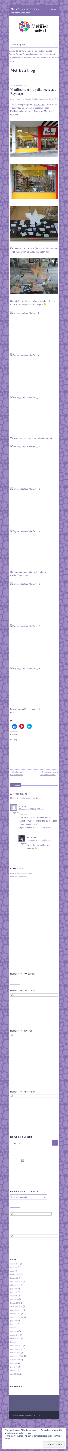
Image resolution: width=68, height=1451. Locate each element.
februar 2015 (15, 1303)
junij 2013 (13, 1366)
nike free (50, 57)
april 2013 (14, 1374)
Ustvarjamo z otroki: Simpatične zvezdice (49, 773)
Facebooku (39, 104)
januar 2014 (14, 1342)
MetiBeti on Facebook (22, 974)
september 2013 (16, 1356)
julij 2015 (13, 1288)
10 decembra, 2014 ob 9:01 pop (39, 840)
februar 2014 (15, 1338)
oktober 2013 (15, 1352)
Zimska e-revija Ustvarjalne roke (17, 773)
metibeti (31, 838)
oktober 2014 (15, 1313)
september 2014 (16, 1317)
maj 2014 (13, 1327)
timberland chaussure (10, 1449)
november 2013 (16, 1349)
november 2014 (16, 1310)
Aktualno (28, 99)
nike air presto (49, 54)
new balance (14, 57)
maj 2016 (13, 1271)
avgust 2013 (15, 1359)
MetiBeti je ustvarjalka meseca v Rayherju (33, 91)
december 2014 (16, 1306)
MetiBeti (35, 99)
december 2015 (16, 1281)
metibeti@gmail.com (20, 12)
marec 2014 (14, 1335)
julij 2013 (13, 1363)
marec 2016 (14, 1274)
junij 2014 (13, 1324)
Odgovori (15, 812)
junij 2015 (13, 1292)
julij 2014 (13, 1320)
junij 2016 (13, 1267)
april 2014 (14, 1331)
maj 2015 (13, 1295)
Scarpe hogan (29, 54)
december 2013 (16, 1345)
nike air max (26, 57)
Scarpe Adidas (30, 1425)
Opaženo (42, 99)
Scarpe (12, 54)
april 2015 (14, 1299)
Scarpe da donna (7, 1425)
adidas (36, 57)
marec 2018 (14, 1263)
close (53, 9)
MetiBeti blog (22, 70)
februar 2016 (15, 1278)
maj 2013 (13, 1370)
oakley (39, 54)
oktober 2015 (15, 1285)
